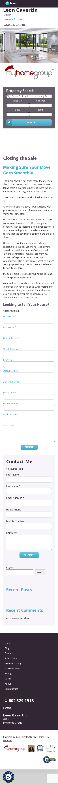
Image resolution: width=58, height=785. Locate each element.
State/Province (10, 370)
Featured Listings (14, 663)
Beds (17, 109)
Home (8, 642)
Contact (9, 653)
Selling (8, 678)
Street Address (10, 349)
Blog (7, 648)
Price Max (40, 100)
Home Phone (9, 392)
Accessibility (11, 658)
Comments (8, 425)
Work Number (10, 414)
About (8, 683)
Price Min (17, 100)
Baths (40, 109)
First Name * (9, 316)
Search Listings (12, 668)
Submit (29, 447)
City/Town (8, 359)
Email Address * (11, 338)
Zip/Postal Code (11, 381)
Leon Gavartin (20, 10)
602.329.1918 (15, 25)
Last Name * (9, 327)
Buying (8, 673)
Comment (11, 533)
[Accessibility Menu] (8, 777)
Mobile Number (11, 403)
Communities (11, 688)
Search (9, 567)
